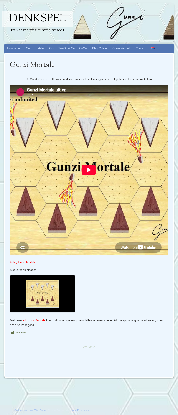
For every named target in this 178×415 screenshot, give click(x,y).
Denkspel (37, 19)
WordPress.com (80, 410)
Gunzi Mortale (35, 48)
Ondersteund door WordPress (30, 410)
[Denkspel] (75, 22)
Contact (140, 48)
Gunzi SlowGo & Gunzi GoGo (68, 48)
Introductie (13, 48)
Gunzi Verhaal (121, 48)
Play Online (99, 48)
